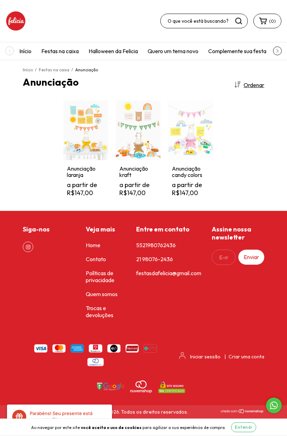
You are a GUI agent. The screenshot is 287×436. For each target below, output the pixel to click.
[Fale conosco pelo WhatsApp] (274, 405)
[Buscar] (239, 21)
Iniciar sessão (205, 356)
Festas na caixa (60, 51)
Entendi (243, 427)
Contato (96, 259)
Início (25, 51)
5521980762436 (156, 245)
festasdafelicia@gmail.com (168, 273)
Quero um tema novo (173, 51)
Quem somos (102, 294)
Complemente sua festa (237, 51)
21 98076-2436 (154, 259)
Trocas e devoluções (99, 312)
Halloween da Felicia (113, 51)
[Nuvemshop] (242, 412)
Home (93, 245)
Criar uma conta (246, 356)
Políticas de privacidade (100, 277)
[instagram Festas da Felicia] (28, 247)
